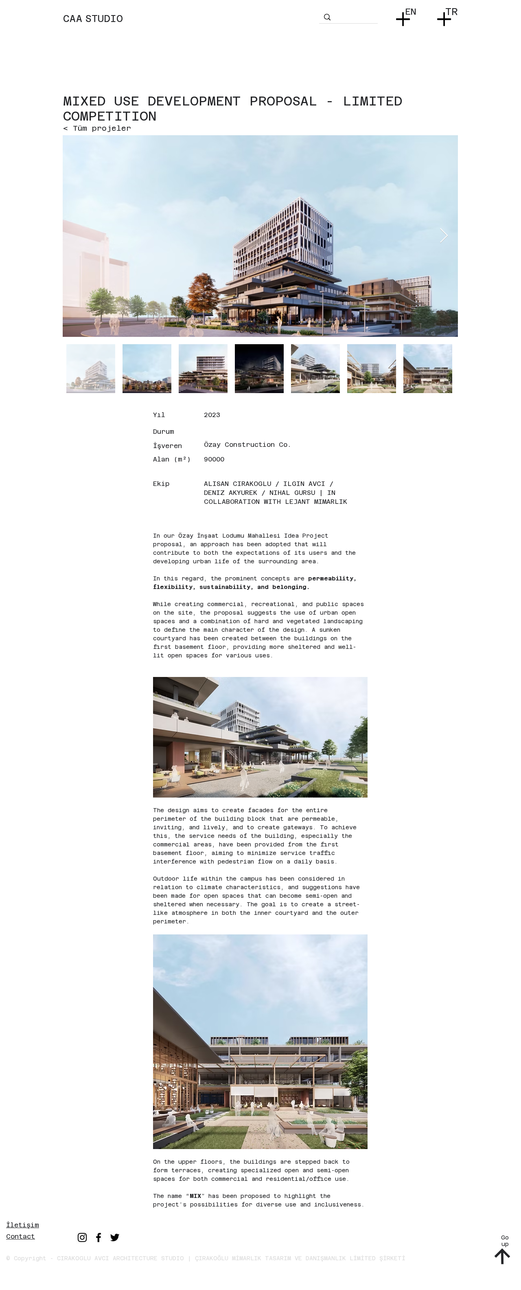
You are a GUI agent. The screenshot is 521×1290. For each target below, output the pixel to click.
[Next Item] (444, 236)
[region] (190, 26)
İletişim (22, 1225)
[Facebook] (98, 1237)
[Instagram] (82, 1237)
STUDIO (104, 18)
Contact (20, 1236)
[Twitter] (115, 1237)
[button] (405, 16)
